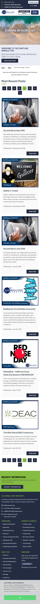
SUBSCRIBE (26, 564)
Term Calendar (7, 568)
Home (3, 67)
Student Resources (28, 530)
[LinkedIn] (34, 5)
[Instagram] (36, 5)
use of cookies (24, 591)
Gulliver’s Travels (10, 191)
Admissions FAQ (7, 540)
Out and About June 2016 (14, 248)
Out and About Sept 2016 (14, 130)
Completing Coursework (10, 546)
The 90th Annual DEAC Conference (18, 432)
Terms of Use (7, 571)
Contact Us (6, 577)
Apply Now (6, 527)
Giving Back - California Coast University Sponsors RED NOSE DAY (18, 373)
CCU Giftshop (27, 543)
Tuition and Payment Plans (11, 537)
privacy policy (18, 589)
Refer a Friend (27, 546)
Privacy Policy (7, 564)
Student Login (33, 2)
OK (20, 597)
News (9, 67)
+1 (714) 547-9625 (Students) (11, 508)
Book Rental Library (29, 527)
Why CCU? (6, 533)
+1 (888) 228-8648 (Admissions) (12, 511)
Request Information (9, 524)
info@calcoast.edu (9, 505)
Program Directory (8, 530)
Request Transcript (28, 540)
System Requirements (9, 561)
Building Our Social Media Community (19, 309)
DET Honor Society (28, 537)
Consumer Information (9, 558)
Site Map (5, 574)
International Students (10, 543)
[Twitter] (32, 5)
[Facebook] (30, 5)
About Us (5, 555)
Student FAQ (26, 533)
